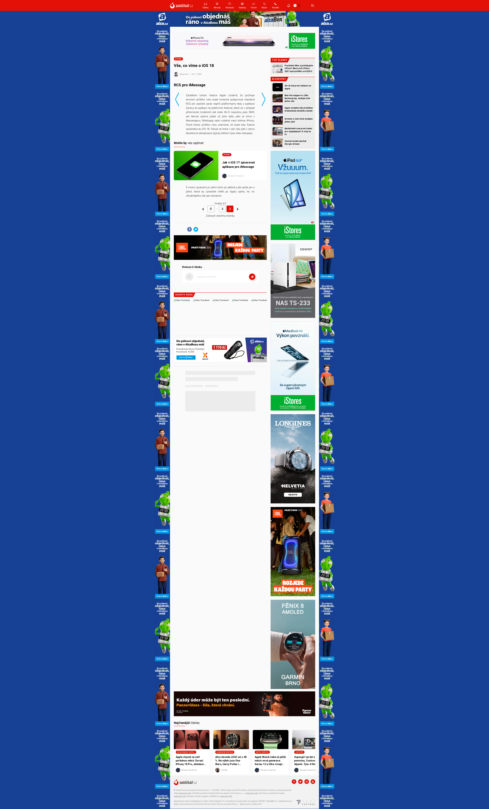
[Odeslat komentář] (252, 276)
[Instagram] (306, 781)
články (187, 723)
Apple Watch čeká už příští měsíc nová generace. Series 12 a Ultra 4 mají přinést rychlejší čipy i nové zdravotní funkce (270, 760)
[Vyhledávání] (312, 5)
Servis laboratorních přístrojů (192, 804)
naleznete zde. (185, 793)
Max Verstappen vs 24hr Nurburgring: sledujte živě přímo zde (297, 98)
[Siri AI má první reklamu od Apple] (278, 87)
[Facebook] (294, 781)
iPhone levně (210, 804)
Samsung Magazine (193, 801)
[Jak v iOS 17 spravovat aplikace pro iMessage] (196, 165)
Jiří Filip (224, 770)
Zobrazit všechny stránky (220, 215)
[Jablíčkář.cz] (181, 5)
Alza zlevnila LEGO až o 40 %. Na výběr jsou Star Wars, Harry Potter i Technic (231, 760)
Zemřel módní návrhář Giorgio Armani (295, 142)
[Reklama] (162, 19)
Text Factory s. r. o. (205, 790)
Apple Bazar (179, 801)
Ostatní (299, 752)
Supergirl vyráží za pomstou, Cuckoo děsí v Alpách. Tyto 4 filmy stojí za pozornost (308, 760)
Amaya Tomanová (235, 176)
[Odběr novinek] (288, 6)
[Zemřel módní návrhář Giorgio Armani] (278, 143)
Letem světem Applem (212, 801)
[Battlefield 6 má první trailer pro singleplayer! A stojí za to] (278, 131)
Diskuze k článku (192, 267)
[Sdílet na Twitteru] (195, 229)
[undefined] (237, 209)
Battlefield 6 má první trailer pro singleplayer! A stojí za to (298, 131)
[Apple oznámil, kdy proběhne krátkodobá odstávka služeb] (278, 109)
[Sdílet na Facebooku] (189, 229)
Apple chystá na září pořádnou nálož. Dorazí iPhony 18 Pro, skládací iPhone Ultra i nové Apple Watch (191, 760)
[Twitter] (300, 781)
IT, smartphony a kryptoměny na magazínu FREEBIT (244, 801)
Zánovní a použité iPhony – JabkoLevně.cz (234, 804)
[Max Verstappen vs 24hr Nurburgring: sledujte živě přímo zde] (278, 98)
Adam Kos (183, 74)
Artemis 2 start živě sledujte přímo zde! (299, 120)
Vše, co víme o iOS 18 (194, 65)
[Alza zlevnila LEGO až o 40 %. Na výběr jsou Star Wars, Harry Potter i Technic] (231, 739)
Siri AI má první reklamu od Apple (298, 87)
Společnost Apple (186, 752)
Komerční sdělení (225, 752)
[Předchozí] (203, 209)
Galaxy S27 (257, 804)
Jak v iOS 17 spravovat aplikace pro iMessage (238, 165)
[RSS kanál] (313, 781)
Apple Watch (262, 752)
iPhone (178, 59)
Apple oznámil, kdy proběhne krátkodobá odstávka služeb (299, 109)
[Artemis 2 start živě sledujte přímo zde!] (278, 120)
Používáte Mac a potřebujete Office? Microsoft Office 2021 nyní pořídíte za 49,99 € (299, 68)
